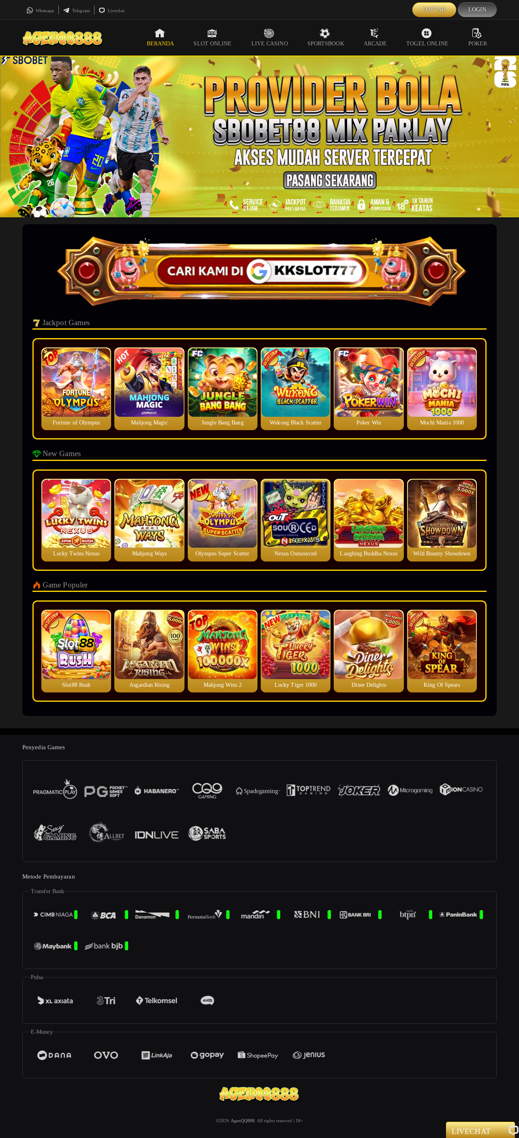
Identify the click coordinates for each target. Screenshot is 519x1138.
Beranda (160, 44)
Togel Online (427, 44)
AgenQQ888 (243, 1120)
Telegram (80, 10)
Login (477, 9)
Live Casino (269, 44)
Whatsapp (44, 10)
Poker (477, 44)
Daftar (434, 9)
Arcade (375, 44)
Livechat (115, 10)
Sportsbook (325, 44)
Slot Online (212, 44)
